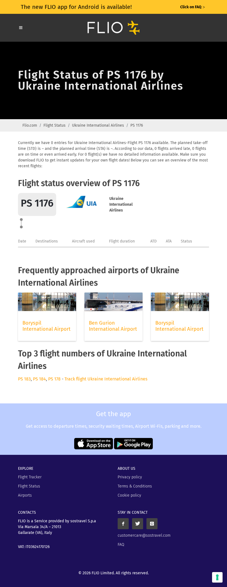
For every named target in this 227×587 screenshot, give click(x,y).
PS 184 (39, 379)
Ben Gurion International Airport (113, 326)
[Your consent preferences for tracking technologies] (217, 577)
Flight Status (54, 125)
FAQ (121, 544)
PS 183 (24, 379)
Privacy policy (130, 477)
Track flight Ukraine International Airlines (106, 379)
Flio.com (29, 125)
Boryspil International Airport (46, 326)
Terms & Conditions (135, 486)
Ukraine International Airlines (98, 125)
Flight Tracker (30, 477)
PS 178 (54, 379)
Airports (25, 495)
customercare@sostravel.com (144, 535)
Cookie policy (129, 495)
